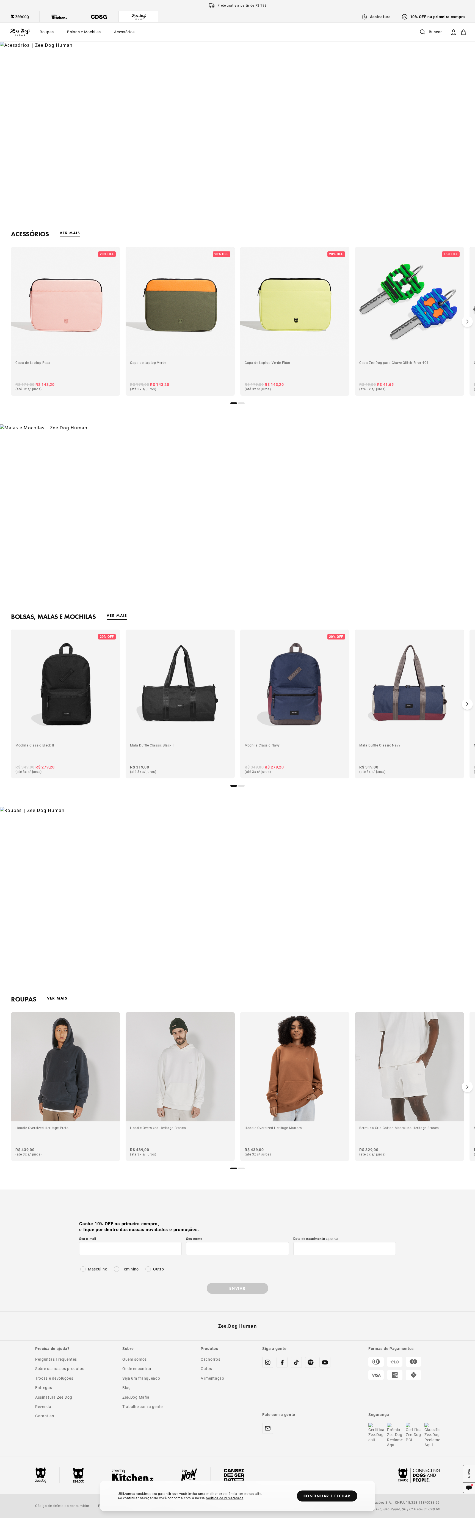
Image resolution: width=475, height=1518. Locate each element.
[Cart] (463, 32)
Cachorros (210, 1359)
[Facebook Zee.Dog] (282, 1362)
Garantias (44, 1415)
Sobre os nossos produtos (59, 1368)
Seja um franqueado (141, 1378)
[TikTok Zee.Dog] (296, 1362)
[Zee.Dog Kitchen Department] (59, 16)
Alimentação (212, 1378)
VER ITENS (237, 520)
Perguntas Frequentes (56, 1359)
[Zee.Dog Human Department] (138, 16)
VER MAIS (70, 232)
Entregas (43, 1387)
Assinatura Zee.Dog (53, 1397)
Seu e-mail (87, 1239)
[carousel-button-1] (241, 403)
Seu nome (194, 1239)
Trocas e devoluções (54, 1378)
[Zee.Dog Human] (20, 32)
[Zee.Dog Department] (20, 16)
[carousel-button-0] (233, 403)
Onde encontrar (137, 1368)
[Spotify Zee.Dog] (310, 1362)
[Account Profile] (454, 32)
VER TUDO (237, 137)
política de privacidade (224, 1498)
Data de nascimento (315, 1239)
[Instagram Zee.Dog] (267, 1362)
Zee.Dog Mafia (136, 1397)
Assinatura (380, 16)
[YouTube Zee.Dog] (324, 1362)
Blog (126, 1387)
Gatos (206, 1368)
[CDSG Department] (99, 16)
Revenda (43, 1406)
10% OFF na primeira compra (437, 16)
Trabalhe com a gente (142, 1406)
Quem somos (134, 1359)
